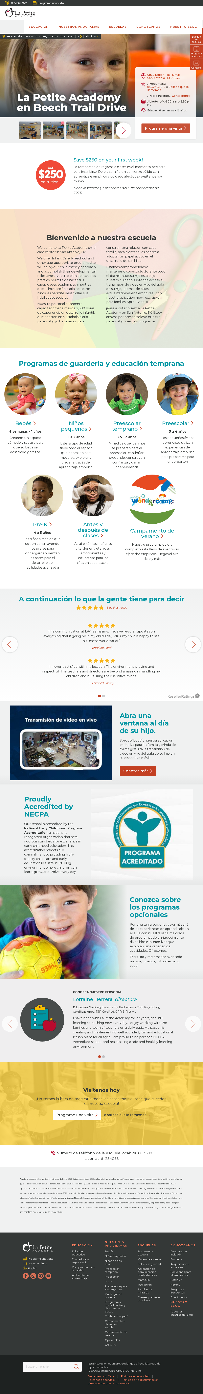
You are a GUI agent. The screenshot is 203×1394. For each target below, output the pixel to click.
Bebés (109, 1251)
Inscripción (145, 1284)
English (32, 1268)
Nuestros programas (79, 26)
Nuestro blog (183, 26)
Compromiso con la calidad (83, 1269)
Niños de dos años (113, 1262)
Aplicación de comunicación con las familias (147, 1272)
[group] (30, 130)
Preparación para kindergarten (116, 1288)
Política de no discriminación (140, 1379)
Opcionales (112, 1340)
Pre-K (108, 1281)
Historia (175, 1284)
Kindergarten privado (113, 1295)
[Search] (76, 1366)
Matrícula (144, 1279)
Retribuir (176, 1279)
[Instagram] (33, 1276)
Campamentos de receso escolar (114, 1324)
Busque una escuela (145, 1253)
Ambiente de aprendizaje (80, 1276)
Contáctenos (181, 96)
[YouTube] (48, 1276)
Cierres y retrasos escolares (149, 1299)
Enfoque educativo (78, 1253)
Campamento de (152, 533)
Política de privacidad (135, 1376)
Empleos (176, 1259)
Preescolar (126, 426)
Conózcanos (148, 26)
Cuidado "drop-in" (116, 1316)
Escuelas (117, 26)
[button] (99, 696)
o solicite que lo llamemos (125, 1115)
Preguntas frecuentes (177, 1291)
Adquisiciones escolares (179, 1265)
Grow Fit (110, 1344)
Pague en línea (37, 1263)
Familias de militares (145, 1291)
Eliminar (91, 36)
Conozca (135, 771)
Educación (39, 26)
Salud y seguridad (149, 1264)
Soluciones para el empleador (180, 1273)
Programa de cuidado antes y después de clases (115, 1306)
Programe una (163, 128)
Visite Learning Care (101, 1376)
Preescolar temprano (112, 1270)
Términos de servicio (101, 1379)
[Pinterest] (41, 1276)
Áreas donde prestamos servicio (109, 1383)
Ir (78, 36)
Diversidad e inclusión (178, 1253)
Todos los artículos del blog (181, 1313)
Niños (74, 426)
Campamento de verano (116, 1333)
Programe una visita (51, 3)
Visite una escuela (149, 1259)
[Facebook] (26, 1276)
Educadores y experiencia (81, 1261)
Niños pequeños (115, 1256)
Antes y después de (93, 530)
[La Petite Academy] (18, 13)
